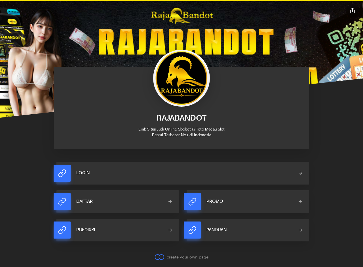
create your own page (187, 256)
